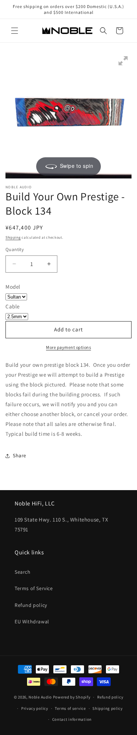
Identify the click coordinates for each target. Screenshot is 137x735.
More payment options (68, 347)
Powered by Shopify (72, 697)
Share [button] (19, 455)
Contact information (72, 719)
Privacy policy (34, 708)
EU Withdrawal (32, 621)
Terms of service (70, 708)
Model (12, 286)
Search (23, 572)
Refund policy (31, 605)
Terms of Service (34, 588)
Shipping (13, 237)
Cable (12, 306)
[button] (15, 31)
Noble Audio (40, 697)
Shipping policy (107, 708)
